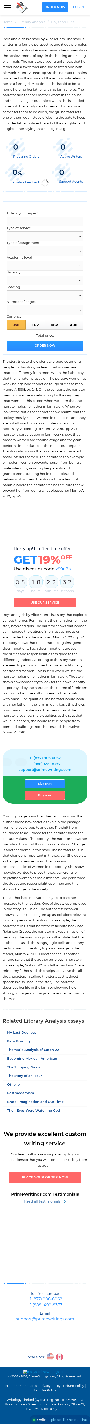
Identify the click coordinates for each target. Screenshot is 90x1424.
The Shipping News (23, 1067)
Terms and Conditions (20, 1385)
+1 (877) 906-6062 (45, 758)
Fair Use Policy (45, 1390)
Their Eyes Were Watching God (33, 1110)
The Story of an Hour (24, 1076)
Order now (55, 7)
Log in (78, 7)
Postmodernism (20, 1093)
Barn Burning (18, 1041)
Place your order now (45, 1177)
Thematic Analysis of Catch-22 (33, 1050)
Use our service (45, 602)
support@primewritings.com (45, 770)
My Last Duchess (21, 1032)
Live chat (45, 783)
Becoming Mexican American (32, 1058)
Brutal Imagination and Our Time (35, 1102)
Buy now (45, 795)
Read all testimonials (42, 1201)
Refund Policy (73, 1385)
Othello (13, 1084)
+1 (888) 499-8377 (45, 764)
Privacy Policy (50, 1385)
